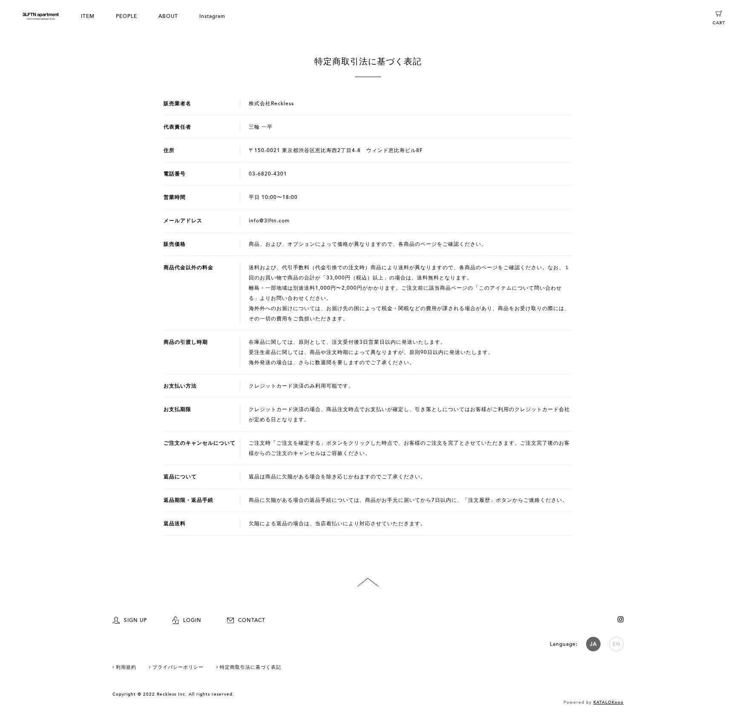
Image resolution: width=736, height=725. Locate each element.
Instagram (212, 16)
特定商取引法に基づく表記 (250, 667)
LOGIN (192, 620)
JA (593, 644)
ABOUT (168, 16)
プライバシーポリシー (178, 667)
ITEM (88, 16)
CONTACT (251, 620)
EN (616, 644)
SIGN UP (135, 620)
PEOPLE (126, 16)
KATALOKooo (608, 702)
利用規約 (126, 667)
